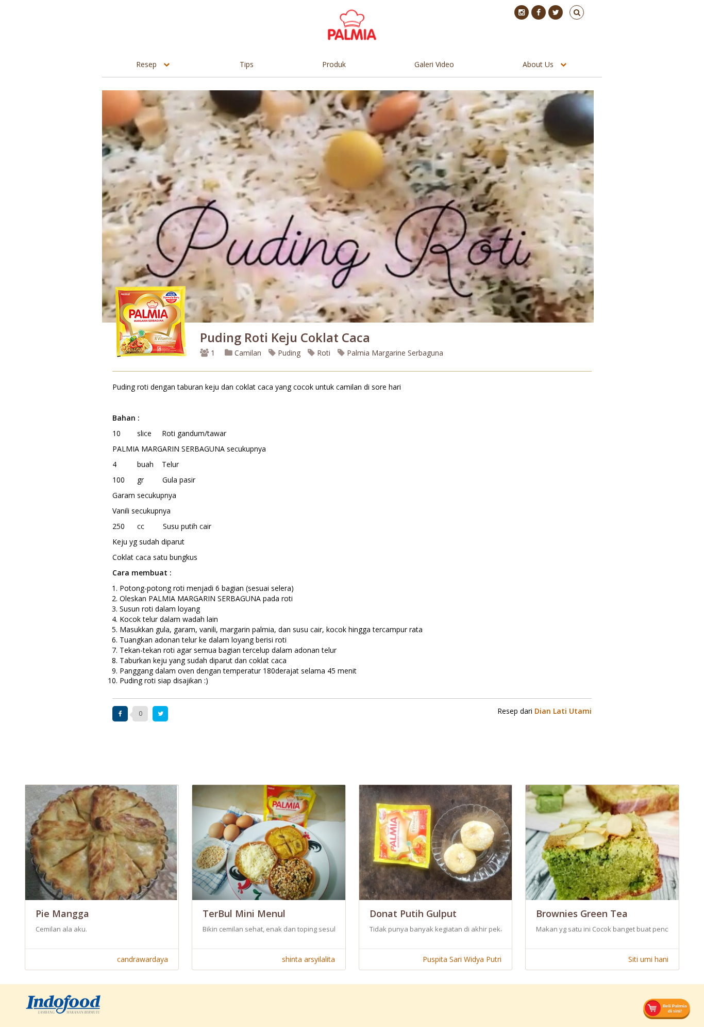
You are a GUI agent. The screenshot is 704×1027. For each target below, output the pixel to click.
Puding (288, 353)
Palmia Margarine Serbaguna (394, 353)
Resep (146, 64)
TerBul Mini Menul (244, 913)
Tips (247, 64)
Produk (334, 64)
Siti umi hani (648, 959)
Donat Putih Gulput (413, 913)
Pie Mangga (62, 913)
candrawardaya (142, 959)
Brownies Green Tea (582, 913)
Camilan (246, 353)
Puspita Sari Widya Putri (462, 959)
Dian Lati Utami (563, 711)
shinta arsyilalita (308, 959)
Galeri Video (434, 64)
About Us (538, 64)
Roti (322, 353)
